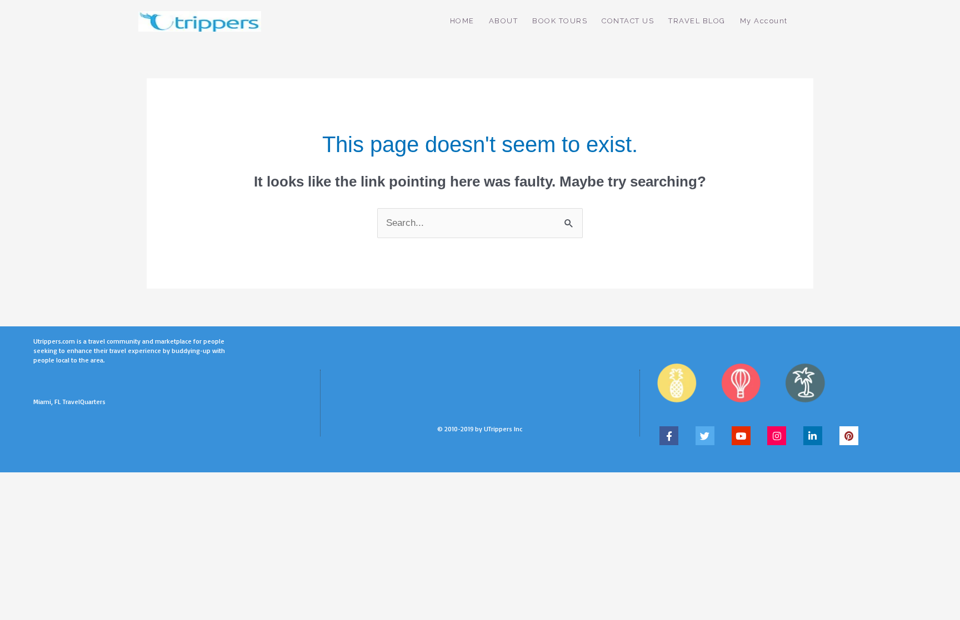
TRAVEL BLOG (697, 21)
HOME (462, 21)
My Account (764, 21)
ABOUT (503, 21)
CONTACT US (628, 21)
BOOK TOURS (559, 21)
